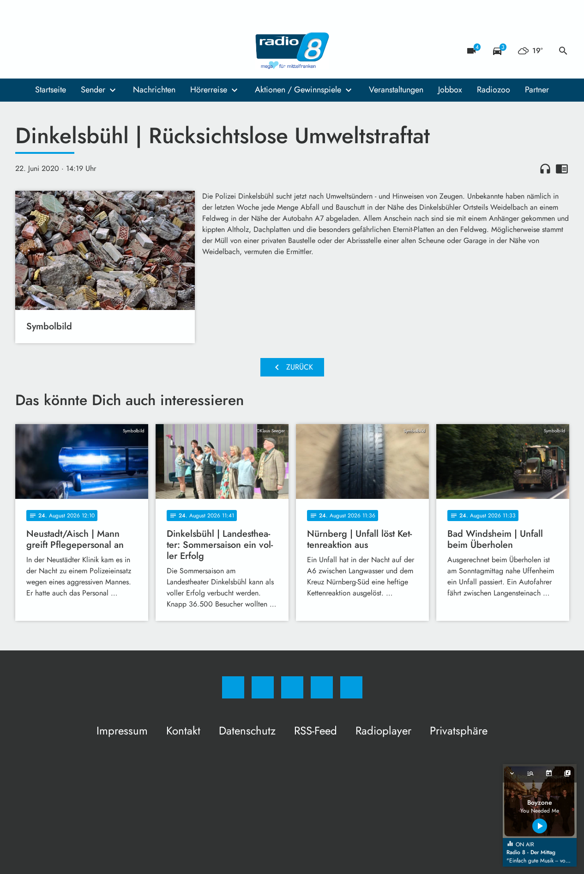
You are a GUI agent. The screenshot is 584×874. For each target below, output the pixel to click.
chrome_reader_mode (561, 168)
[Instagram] (43, 51)
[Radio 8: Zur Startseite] (292, 50)
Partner (537, 90)
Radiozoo (493, 90)
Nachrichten (154, 90)
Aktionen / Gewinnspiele (298, 90)
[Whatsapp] (61, 51)
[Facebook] (24, 51)
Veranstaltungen (396, 90)
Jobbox (450, 90)
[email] (98, 51)
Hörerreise (208, 90)
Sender (93, 90)
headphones (545, 168)
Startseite (50, 90)
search (563, 50)
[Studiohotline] (80, 51)
